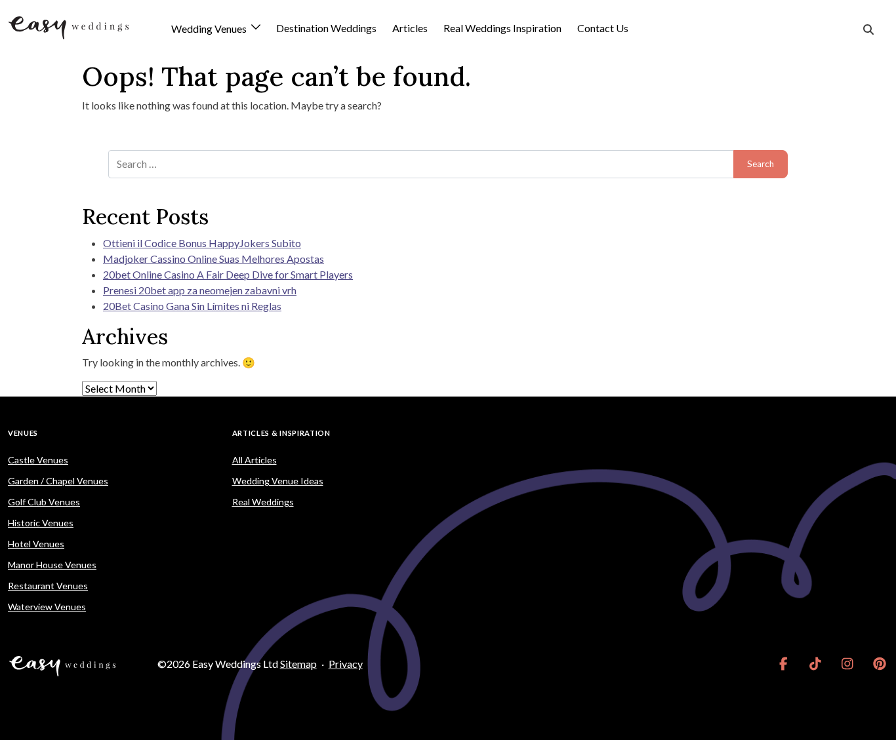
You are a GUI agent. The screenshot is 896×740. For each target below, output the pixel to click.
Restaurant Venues (48, 585)
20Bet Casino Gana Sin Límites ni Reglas (192, 306)
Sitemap (298, 663)
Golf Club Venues (44, 501)
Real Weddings (263, 501)
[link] (783, 664)
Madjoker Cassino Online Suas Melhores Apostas (213, 258)
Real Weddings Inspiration (502, 28)
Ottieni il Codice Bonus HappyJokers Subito (202, 243)
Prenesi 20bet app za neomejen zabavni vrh (199, 290)
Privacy (346, 663)
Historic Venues (40, 522)
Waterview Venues (47, 606)
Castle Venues (38, 459)
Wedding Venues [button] (210, 29)
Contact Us (602, 28)
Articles (410, 28)
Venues (23, 433)
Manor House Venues (52, 564)
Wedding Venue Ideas (277, 480)
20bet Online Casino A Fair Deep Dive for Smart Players (228, 274)
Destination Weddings (326, 28)
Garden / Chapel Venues (58, 480)
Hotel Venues (36, 543)
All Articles (254, 459)
